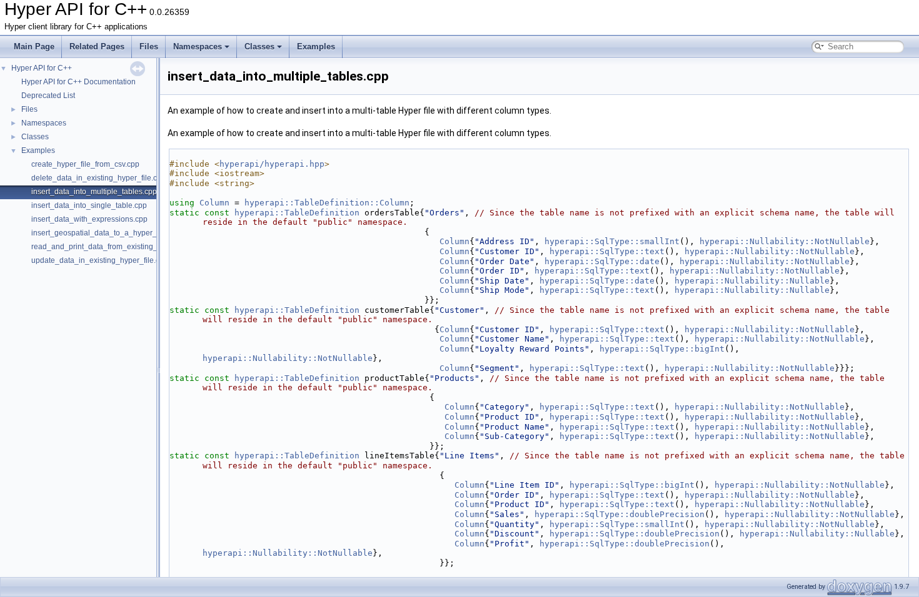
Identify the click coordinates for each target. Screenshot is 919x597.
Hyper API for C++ (41, 68)
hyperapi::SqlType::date (602, 261)
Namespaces (197, 46)
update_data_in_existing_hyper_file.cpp (99, 260)
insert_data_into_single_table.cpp (89, 205)
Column (214, 202)
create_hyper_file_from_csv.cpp (85, 164)
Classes (259, 46)
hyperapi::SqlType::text (607, 251)
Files (148, 46)
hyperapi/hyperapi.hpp (271, 164)
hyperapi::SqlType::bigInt (662, 348)
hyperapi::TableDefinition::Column (326, 202)
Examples (316, 46)
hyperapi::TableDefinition (296, 212)
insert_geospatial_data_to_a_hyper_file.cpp (106, 233)
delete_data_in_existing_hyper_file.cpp (98, 178)
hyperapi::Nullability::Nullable (752, 280)
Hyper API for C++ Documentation (78, 81)
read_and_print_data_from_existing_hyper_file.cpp (118, 246)
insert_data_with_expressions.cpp (89, 219)
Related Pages (96, 46)
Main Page (34, 46)
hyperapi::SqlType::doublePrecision (620, 514)
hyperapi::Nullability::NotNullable (785, 241)
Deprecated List (48, 95)
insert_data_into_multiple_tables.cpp (94, 191)
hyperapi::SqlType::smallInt (612, 241)
